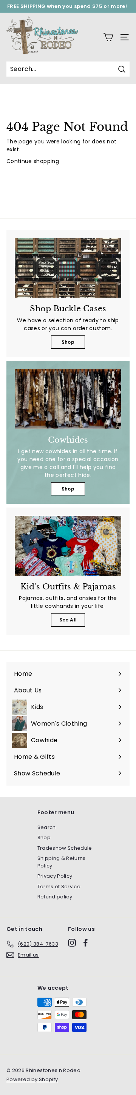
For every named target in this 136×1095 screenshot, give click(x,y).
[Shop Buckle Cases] (68, 268)
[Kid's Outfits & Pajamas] (68, 546)
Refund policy (55, 896)
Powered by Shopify (32, 1079)
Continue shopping (32, 161)
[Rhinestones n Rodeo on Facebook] (86, 943)
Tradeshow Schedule (64, 848)
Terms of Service (59, 886)
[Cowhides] (68, 399)
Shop (68, 342)
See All (68, 620)
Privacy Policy (55, 876)
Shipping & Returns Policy (61, 862)
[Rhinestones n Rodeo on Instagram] (72, 943)
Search (46, 827)
